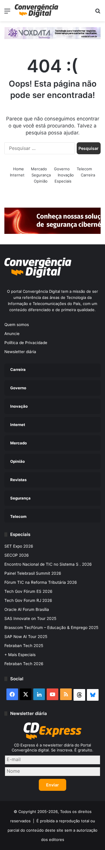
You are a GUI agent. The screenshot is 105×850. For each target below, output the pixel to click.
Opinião (41, 181)
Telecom (84, 169)
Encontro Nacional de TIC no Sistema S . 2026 (48, 564)
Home (18, 169)
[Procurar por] (98, 13)
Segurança (41, 175)
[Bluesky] (93, 695)
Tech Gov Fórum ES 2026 (28, 591)
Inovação (66, 175)
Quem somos (16, 324)
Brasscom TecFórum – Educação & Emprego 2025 (51, 627)
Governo (62, 169)
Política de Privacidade (25, 342)
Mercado (39, 169)
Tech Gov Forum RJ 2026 (28, 600)
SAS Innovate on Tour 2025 (30, 618)
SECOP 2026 (16, 555)
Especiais (63, 181)
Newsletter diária (20, 351)
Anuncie (12, 333)
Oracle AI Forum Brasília (26, 609)
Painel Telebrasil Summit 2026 (32, 573)
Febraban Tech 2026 (23, 663)
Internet (17, 175)
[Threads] (79, 695)
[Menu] (7, 13)
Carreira (88, 175)
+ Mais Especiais (20, 654)
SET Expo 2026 (18, 546)
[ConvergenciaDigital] (36, 10)
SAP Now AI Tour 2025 (25, 636)
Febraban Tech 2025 (23, 645)
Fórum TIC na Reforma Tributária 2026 (40, 582)
